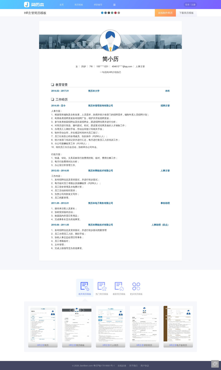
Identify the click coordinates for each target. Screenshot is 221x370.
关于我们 (133, 365)
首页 (62, 4)
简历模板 (79, 4)
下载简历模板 (186, 12)
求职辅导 (98, 4)
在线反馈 (122, 365)
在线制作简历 (165, 12)
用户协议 (145, 365)
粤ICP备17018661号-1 (104, 365)
